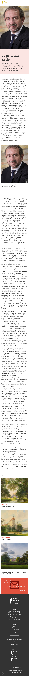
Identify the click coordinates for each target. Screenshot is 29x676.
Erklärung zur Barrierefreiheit (14, 667)
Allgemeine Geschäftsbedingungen (14, 670)
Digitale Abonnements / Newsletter (14, 639)
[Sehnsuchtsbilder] (14, 536)
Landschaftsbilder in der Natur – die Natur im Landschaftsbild (13, 573)
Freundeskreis (14, 644)
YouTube (15, 658)
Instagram (16, 654)
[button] (2, 673)
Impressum (14, 665)
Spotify (15, 660)
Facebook (16, 653)
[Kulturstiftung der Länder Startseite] (4, 2)
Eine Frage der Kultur (7, 506)
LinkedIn (15, 656)
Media (14, 632)
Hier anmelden (22, 590)
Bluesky (15, 651)
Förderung (14, 627)
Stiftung (14, 626)
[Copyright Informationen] (28, 48)
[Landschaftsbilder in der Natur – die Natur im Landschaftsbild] (14, 568)
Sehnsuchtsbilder (6, 539)
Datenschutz (14, 669)
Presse (14, 641)
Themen (14, 631)
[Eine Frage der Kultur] (14, 503)
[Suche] (23, 3)
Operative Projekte (14, 629)
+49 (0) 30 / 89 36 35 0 (15, 619)
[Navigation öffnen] (27, 3)
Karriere (14, 642)
